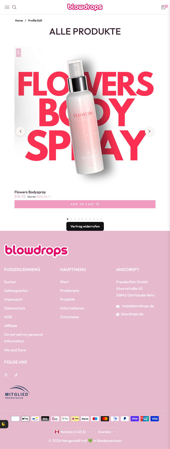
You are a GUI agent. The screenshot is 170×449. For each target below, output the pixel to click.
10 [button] (101, 219)
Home (19, 20)
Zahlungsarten (16, 290)
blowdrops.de (132, 314)
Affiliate (10, 325)
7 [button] (90, 219)
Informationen (72, 308)
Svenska (104, 432)
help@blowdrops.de (137, 305)
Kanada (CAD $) (73, 432)
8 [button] (93, 219)
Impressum (13, 299)
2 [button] (71, 219)
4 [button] (78, 219)
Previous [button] (20, 131)
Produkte (67, 299)
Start (64, 281)
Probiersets (69, 290)
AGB (8, 316)
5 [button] (82, 219)
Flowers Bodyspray (30, 192)
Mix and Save (15, 350)
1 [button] (67, 219)
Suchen (10, 281)
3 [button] (75, 219)
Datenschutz (14, 308)
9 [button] (97, 219)
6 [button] (86, 219)
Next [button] (149, 131)
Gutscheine (69, 316)
